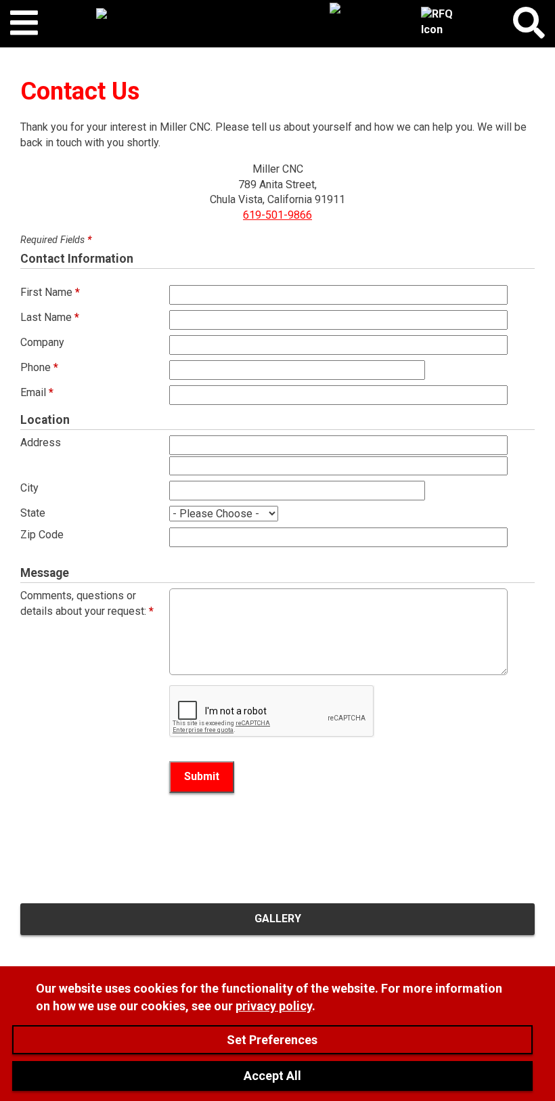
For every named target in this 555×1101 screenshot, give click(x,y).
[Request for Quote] (438, 24)
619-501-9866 (277, 215)
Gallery (277, 918)
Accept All (272, 1075)
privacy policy (274, 1006)
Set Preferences (272, 1040)
